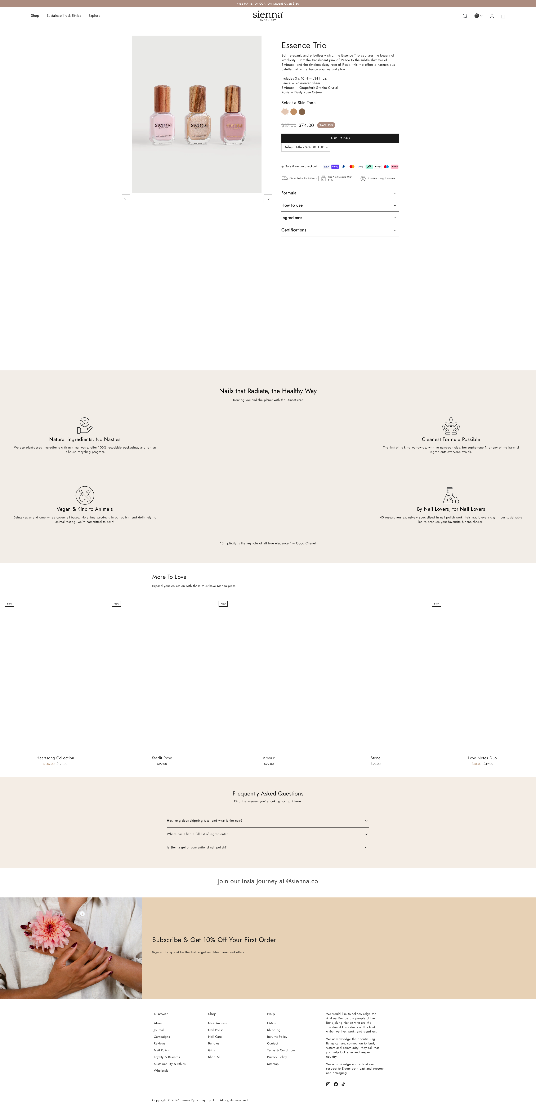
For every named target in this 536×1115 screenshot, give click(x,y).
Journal (159, 1030)
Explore (95, 15)
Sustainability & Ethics (64, 15)
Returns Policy (277, 1036)
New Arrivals (217, 1023)
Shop (35, 15)
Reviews (159, 1043)
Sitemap (273, 1064)
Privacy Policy (277, 1057)
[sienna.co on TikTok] (343, 1083)
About (158, 1023)
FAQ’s (271, 1023)
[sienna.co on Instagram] (328, 1083)
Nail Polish (161, 1050)
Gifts (211, 1050)
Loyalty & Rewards (167, 1057)
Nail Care (215, 1036)
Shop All (214, 1057)
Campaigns (162, 1036)
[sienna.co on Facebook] (336, 1083)
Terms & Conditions (281, 1050)
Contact (272, 1043)
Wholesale (161, 1070)
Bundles (213, 1043)
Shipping (273, 1030)
